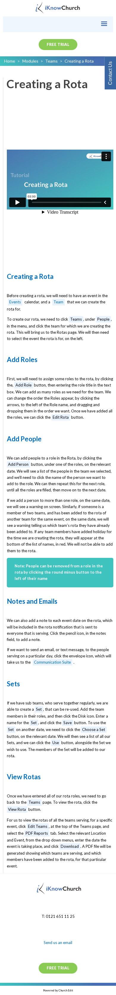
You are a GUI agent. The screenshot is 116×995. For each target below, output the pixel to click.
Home (9, 60)
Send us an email (58, 942)
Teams (51, 60)
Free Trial (58, 44)
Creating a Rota (79, 60)
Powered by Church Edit (58, 990)
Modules (30, 60)
